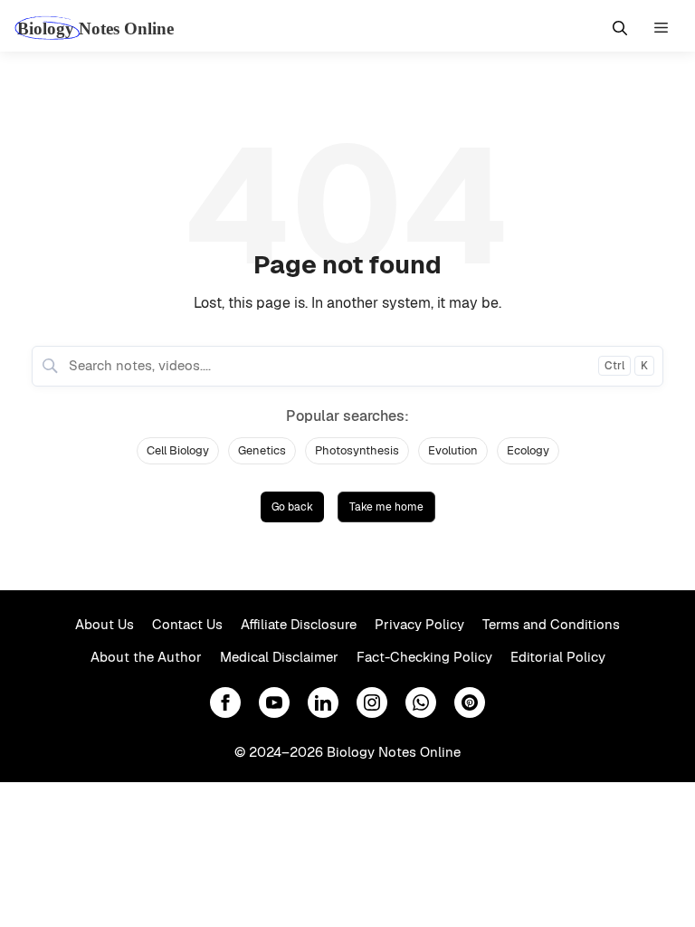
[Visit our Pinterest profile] (469, 702)
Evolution (453, 450)
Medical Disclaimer (279, 656)
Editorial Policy (557, 656)
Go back (292, 507)
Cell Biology (178, 450)
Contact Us (187, 624)
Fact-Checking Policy (424, 656)
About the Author (146, 656)
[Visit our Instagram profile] (372, 702)
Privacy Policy (419, 624)
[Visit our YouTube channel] (274, 702)
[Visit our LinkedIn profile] (323, 702)
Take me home (386, 507)
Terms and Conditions (551, 624)
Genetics (262, 450)
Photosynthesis (357, 450)
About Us (104, 624)
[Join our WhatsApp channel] (420, 702)
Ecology (528, 450)
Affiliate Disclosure (299, 624)
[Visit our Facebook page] (225, 702)
